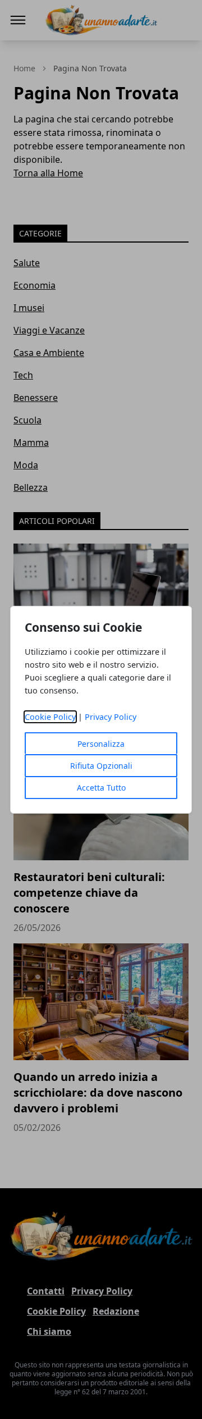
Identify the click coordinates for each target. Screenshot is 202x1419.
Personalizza (101, 743)
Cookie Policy (50, 716)
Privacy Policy (110, 716)
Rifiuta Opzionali (101, 765)
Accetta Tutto (101, 787)
